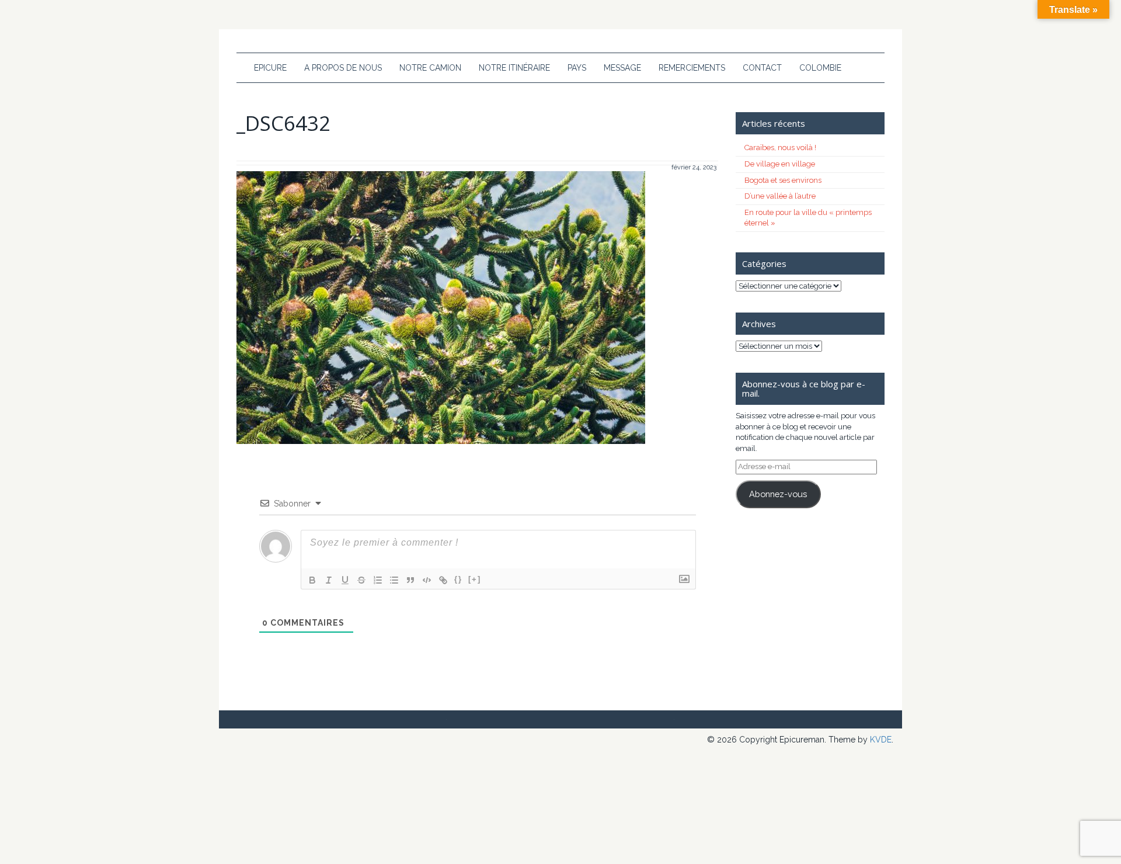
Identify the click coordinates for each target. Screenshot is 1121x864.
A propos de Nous (343, 67)
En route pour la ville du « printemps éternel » (808, 218)
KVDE (881, 739)
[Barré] (361, 580)
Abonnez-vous (778, 494)
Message (622, 67)
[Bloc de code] (427, 580)
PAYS (577, 67)
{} (458, 579)
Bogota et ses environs (782, 180)
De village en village (779, 163)
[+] (474, 579)
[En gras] (312, 580)
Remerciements (692, 67)
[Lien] (443, 580)
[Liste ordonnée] (378, 580)
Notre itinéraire (514, 67)
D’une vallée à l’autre (780, 196)
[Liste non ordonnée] (394, 580)
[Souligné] (345, 580)
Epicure (270, 67)
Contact (762, 67)
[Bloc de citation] (410, 580)
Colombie (820, 67)
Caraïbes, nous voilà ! (780, 147)
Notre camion (430, 67)
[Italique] (329, 580)
